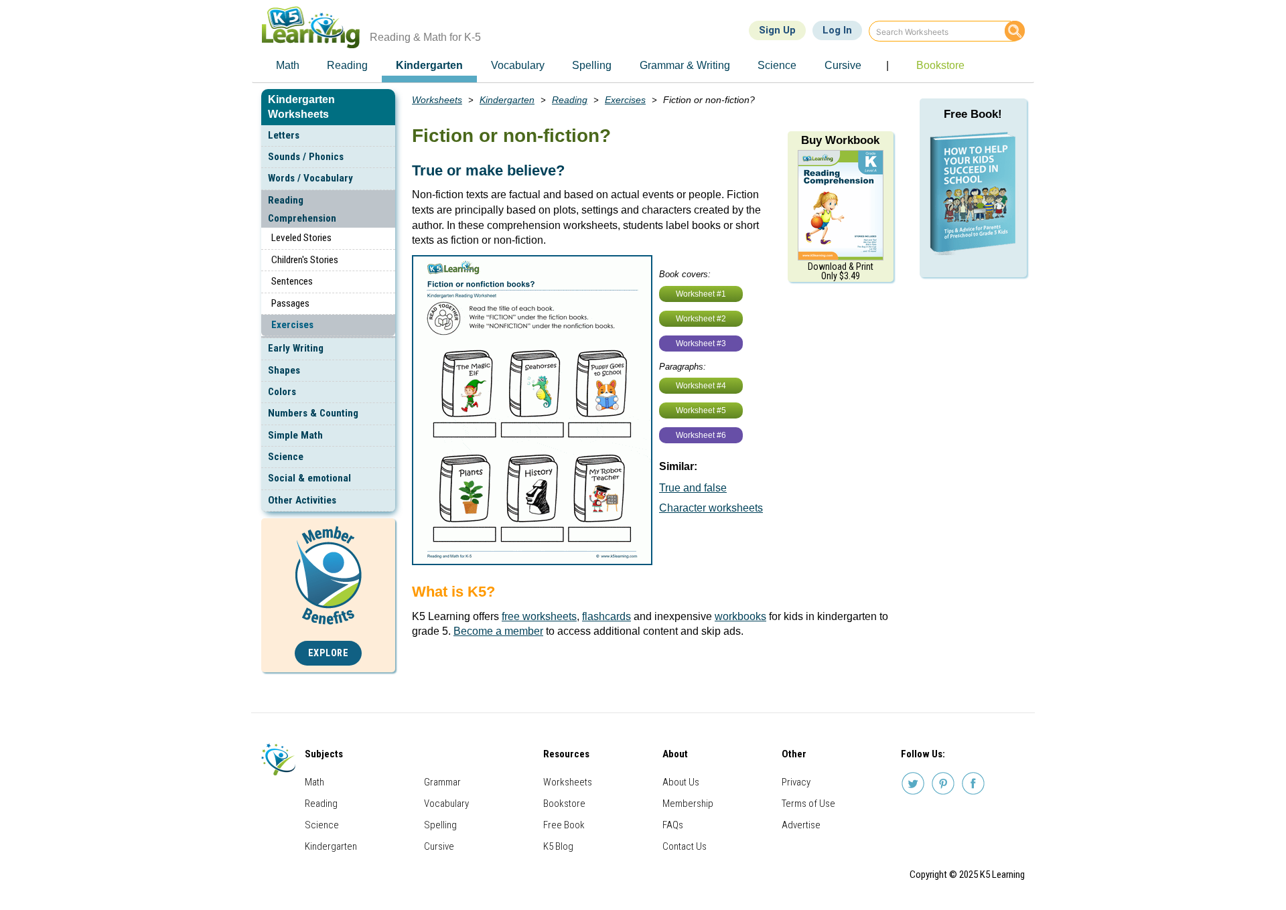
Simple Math (295, 435)
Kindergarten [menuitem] (429, 65)
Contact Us (684, 846)
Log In (837, 30)
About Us (680, 782)
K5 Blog (558, 846)
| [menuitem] (887, 65)
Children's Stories (304, 260)
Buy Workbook (840, 140)
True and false (693, 488)
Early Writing (296, 348)
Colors (282, 392)
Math (314, 782)
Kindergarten (507, 99)
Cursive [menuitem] (843, 65)
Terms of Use (808, 804)
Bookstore (564, 804)
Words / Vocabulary (310, 178)
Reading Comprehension (302, 209)
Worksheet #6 (701, 435)
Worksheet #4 (701, 385)
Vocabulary (446, 804)
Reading (569, 99)
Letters (283, 135)
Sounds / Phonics (306, 157)
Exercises (292, 325)
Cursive (439, 846)
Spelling (440, 825)
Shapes (284, 370)
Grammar (442, 782)
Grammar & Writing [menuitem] (685, 65)
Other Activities (302, 500)
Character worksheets (711, 508)
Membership (687, 804)
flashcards (606, 616)
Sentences (292, 281)
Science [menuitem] (777, 65)
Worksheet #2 (701, 318)
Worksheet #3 (701, 343)
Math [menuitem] (287, 65)
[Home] (316, 27)
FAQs (672, 825)
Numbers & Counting (313, 413)
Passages (290, 303)
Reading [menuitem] (347, 65)
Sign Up (777, 30)
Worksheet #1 (701, 294)
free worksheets (539, 616)
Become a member (498, 631)
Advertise (801, 825)
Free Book (564, 825)
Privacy (796, 782)
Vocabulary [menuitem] (518, 65)
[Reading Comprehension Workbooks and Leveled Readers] (840, 204)
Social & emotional (309, 478)
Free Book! (973, 114)
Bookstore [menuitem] (940, 65)
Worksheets (437, 99)
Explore (328, 653)
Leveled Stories (301, 238)
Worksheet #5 (701, 410)
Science (285, 457)
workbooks (740, 616)
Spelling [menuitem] (592, 65)
